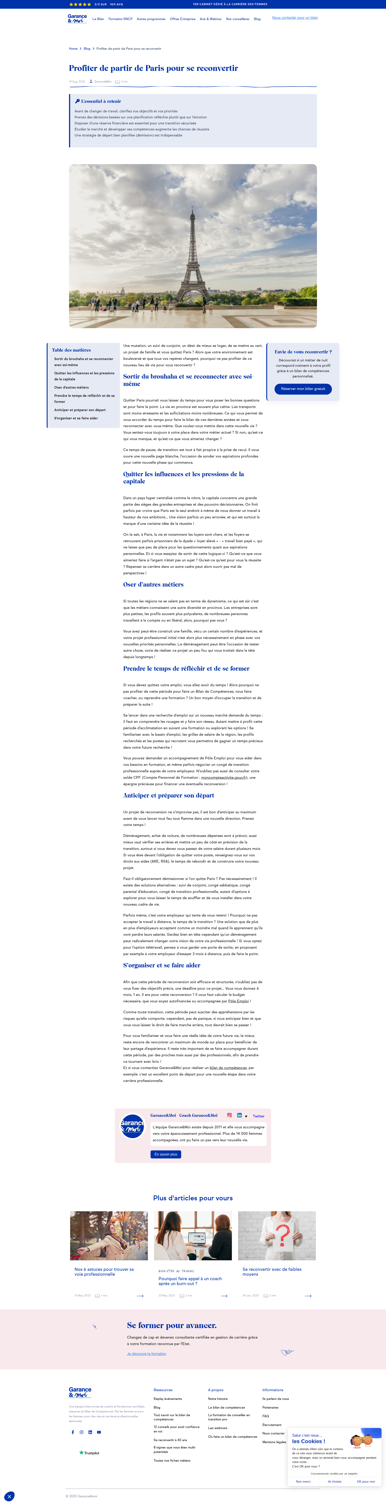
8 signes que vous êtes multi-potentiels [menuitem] (175, 1450)
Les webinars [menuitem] (217, 1428)
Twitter (258, 1116)
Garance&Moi (102, 81)
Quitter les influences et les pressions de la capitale (84, 376)
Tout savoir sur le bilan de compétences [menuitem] (172, 1417)
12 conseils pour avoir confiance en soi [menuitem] (176, 1429)
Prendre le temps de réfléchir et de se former (84, 399)
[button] (211, 19)
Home (73, 48)
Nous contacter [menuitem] (273, 1433)
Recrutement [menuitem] (271, 1425)
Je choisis (335, 1481)
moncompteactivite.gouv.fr (223, 778)
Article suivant (297, 34)
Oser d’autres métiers (71, 387)
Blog (87, 48)
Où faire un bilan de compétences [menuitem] (232, 1436)
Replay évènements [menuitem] (168, 1399)
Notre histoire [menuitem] (218, 1399)
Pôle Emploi (238, 1001)
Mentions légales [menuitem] (274, 1442)
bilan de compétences (228, 1068)
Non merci (303, 1481)
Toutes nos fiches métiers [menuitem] (172, 1460)
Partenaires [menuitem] (270, 1407)
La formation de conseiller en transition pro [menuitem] (229, 1417)
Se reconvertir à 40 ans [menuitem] (170, 1440)
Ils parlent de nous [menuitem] (275, 1399)
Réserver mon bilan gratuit (303, 389)
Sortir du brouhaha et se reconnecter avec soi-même (83, 362)
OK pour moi (366, 1481)
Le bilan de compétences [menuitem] (226, 1407)
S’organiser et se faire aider (76, 418)
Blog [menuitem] (157, 1407)
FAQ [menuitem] (265, 1416)
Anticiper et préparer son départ (80, 410)
